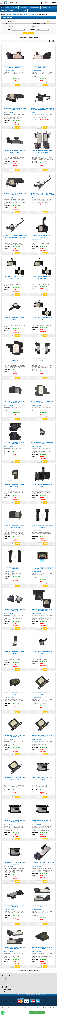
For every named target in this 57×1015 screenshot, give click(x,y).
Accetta (37, 1012)
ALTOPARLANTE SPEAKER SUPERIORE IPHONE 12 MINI (15, 151)
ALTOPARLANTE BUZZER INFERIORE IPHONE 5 (42, 652)
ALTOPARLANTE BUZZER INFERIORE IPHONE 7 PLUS (14, 652)
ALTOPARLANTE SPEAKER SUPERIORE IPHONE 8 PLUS (15, 863)
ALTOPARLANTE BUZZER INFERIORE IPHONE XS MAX (14, 485)
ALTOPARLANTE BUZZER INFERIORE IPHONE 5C (14, 318)
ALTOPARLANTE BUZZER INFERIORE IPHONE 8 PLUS (14, 402)
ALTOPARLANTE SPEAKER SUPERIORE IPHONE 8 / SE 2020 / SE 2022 (42, 820)
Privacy (4, 991)
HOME (2, 7)
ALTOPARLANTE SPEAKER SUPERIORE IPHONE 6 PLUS (15, 735)
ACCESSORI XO (23, 10)
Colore (9, 29)
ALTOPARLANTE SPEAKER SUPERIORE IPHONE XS (42, 905)
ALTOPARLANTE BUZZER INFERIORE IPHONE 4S (14, 567)
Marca (10, 26)
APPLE (33, 112)
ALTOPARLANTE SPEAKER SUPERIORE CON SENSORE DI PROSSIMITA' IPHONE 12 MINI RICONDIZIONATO (42, 110)
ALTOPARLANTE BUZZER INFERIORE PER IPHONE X (42, 443)
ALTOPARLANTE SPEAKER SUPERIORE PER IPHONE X (42, 863)
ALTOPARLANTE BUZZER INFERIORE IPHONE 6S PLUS (14, 277)
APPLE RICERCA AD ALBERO (26, 23)
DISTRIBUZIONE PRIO (46, 7)
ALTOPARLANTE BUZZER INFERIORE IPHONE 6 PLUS (42, 277)
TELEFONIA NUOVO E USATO (11, 7)
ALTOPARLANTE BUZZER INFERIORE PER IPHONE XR (42, 402)
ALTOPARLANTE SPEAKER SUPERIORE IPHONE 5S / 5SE (42, 610)
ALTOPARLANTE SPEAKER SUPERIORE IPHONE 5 (42, 948)
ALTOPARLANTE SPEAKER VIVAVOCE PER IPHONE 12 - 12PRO (15, 109)
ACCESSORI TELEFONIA (34, 7)
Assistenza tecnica (7, 982)
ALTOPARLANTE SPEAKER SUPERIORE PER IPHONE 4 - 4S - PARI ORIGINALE (42, 567)
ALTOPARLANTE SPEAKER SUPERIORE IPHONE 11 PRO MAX (15, 66)
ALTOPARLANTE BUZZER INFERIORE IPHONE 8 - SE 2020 (14, 526)
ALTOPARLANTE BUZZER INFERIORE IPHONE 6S (42, 318)
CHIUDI (55, 1007)
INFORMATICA (4, 10)
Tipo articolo (32, 26)
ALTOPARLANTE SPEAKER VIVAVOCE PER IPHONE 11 (15, 359)
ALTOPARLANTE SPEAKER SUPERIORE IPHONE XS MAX (15, 948)
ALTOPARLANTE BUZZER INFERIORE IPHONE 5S (42, 236)
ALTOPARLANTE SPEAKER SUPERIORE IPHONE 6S (42, 735)
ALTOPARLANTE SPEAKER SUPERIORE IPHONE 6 (42, 693)
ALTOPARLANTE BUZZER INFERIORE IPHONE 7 (14, 693)
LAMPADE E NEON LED (13, 10)
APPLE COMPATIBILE (9, 70)
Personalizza (20, 1012)
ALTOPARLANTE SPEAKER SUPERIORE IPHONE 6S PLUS (15, 778)
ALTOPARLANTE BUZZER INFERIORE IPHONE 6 (42, 485)
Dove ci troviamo (6, 980)
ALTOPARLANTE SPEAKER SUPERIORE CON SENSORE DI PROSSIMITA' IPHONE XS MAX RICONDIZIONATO (42, 194)
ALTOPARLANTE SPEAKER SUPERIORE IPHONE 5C (15, 610)
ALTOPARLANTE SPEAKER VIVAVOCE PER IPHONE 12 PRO (15, 193)
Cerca (9, 21)
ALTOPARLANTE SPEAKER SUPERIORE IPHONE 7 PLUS (15, 820)
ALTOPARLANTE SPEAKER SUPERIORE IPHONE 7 (42, 778)
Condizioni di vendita (7, 989)
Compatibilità (32, 29)
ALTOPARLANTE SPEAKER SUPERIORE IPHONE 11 (42, 359)
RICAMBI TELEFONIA (24, 7)
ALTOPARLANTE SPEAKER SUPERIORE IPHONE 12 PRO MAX (42, 151)
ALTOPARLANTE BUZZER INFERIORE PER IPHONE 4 (42, 526)
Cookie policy (44, 1008)
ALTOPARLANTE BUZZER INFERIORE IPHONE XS (14, 443)
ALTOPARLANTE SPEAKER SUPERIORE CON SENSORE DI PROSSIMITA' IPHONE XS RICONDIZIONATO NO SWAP (14, 237)
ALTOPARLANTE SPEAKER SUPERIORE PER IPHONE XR (14, 905)
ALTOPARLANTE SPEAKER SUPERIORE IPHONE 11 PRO (42, 66)
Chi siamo (5, 978)
